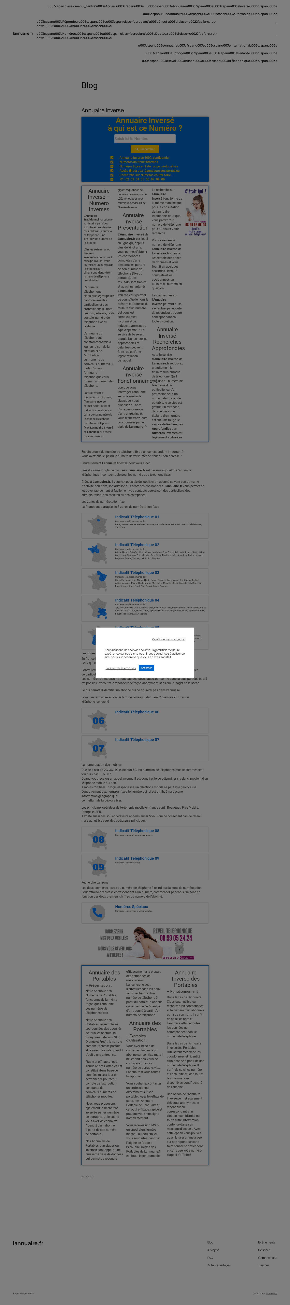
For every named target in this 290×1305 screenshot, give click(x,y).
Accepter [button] (146, 668)
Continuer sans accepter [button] (168, 639)
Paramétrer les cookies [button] (121, 668)
